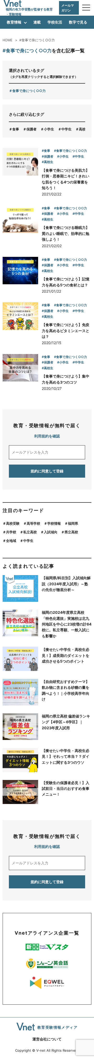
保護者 (31, 129)
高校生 (84, 129)
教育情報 (14, 22)
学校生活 (55, 22)
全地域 (11, 541)
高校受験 (13, 523)
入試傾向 (50, 532)
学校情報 (54, 523)
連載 (37, 22)
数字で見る (78, 22)
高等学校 (33, 523)
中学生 (66, 129)
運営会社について (47, 1039)
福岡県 (73, 523)
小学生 (49, 129)
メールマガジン (67, 7)
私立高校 (30, 532)
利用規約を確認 (47, 436)
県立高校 (71, 532)
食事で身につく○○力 (29, 91)
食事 (15, 129)
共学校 (11, 532)
